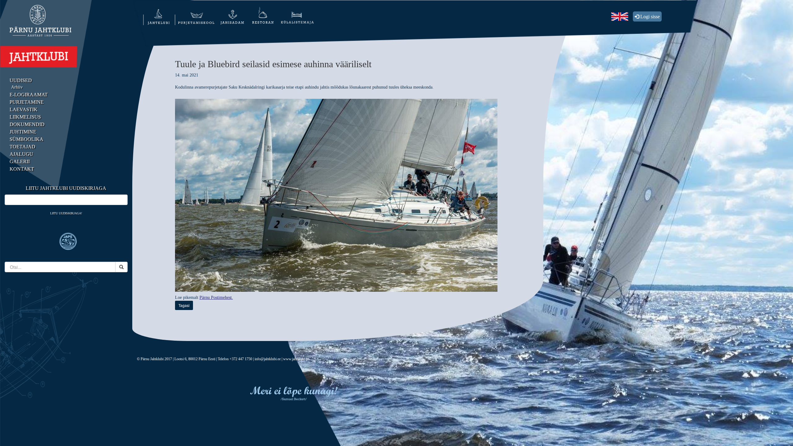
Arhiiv (17, 87)
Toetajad (22, 146)
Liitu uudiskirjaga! (66, 213)
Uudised (21, 80)
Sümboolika (26, 139)
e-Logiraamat (29, 94)
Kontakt (22, 169)
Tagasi (184, 305)
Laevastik (23, 109)
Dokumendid (27, 124)
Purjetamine (27, 102)
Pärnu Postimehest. (216, 297)
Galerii (20, 161)
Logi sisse (649, 16)
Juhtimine (23, 131)
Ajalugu (21, 154)
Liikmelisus (25, 117)
